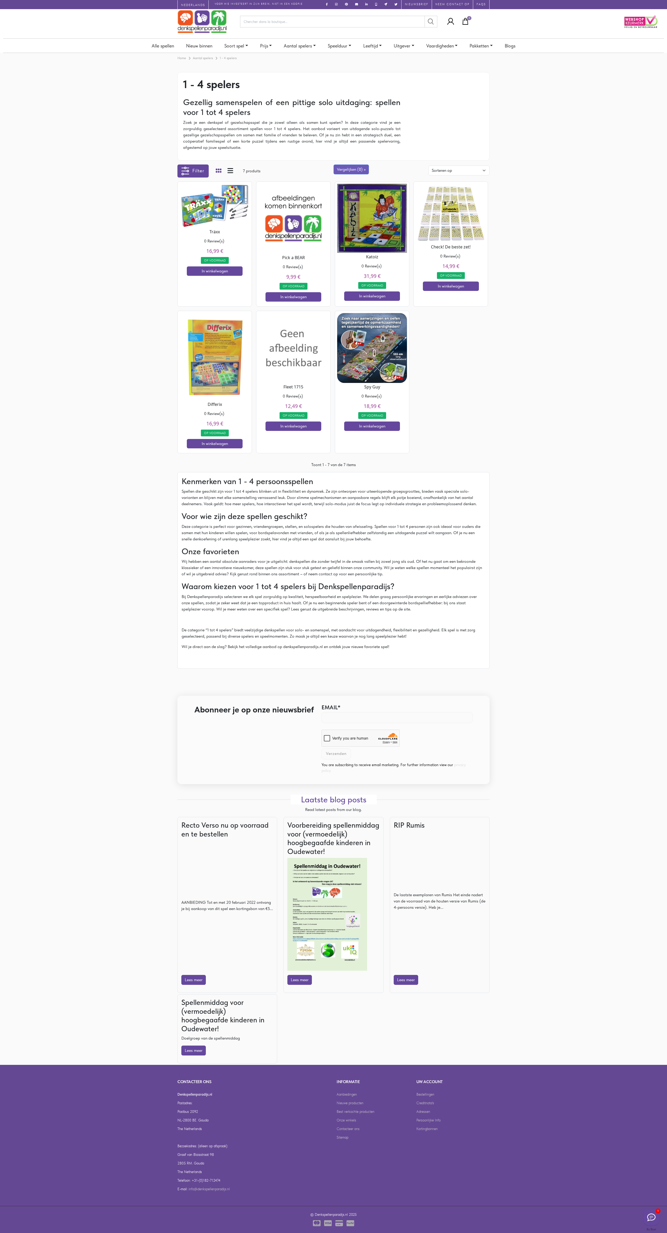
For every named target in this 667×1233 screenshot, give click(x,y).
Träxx (214, 232)
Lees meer (193, 979)
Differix (215, 404)
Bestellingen (425, 1094)
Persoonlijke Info (428, 1120)
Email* (331, 707)
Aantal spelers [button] (298, 45)
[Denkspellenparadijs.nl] (202, 21)
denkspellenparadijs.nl (303, 646)
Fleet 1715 (293, 387)
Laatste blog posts (333, 799)
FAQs (481, 4)
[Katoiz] (372, 217)
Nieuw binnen (199, 45)
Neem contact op (452, 4)
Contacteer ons (348, 1129)
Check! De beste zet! (451, 247)
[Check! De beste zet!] (451, 212)
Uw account (429, 1081)
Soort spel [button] (234, 45)
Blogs (510, 45)
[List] (230, 171)
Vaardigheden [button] (440, 45)
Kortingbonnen (427, 1129)
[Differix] (215, 356)
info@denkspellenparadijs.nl (209, 1189)
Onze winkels (346, 1120)
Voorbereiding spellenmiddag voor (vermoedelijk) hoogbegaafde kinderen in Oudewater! (333, 838)
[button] (449, 21)
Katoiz (372, 257)
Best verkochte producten (355, 1111)
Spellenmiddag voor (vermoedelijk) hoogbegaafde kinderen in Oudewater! (222, 1015)
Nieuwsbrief (416, 4)
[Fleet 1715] (293, 347)
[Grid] (219, 171)
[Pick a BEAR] (293, 218)
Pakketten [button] (479, 45)
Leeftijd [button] (370, 45)
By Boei (651, 1229)
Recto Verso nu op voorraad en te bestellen (225, 829)
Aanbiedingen (347, 1094)
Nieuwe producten (350, 1103)
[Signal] (651, 1217)
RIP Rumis (409, 825)
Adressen (423, 1111)
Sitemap (342, 1137)
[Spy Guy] (372, 347)
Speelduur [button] (337, 45)
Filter (198, 171)
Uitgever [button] (402, 45)
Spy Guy (372, 387)
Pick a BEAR (293, 257)
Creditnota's (425, 1103)
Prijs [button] (264, 45)
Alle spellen (163, 45)
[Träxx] (215, 205)
